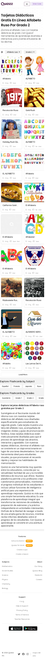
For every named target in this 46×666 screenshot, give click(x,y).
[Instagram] (27, 654)
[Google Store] (30, 628)
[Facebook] (23, 654)
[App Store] (16, 628)
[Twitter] (19, 654)
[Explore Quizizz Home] (7, 4)
